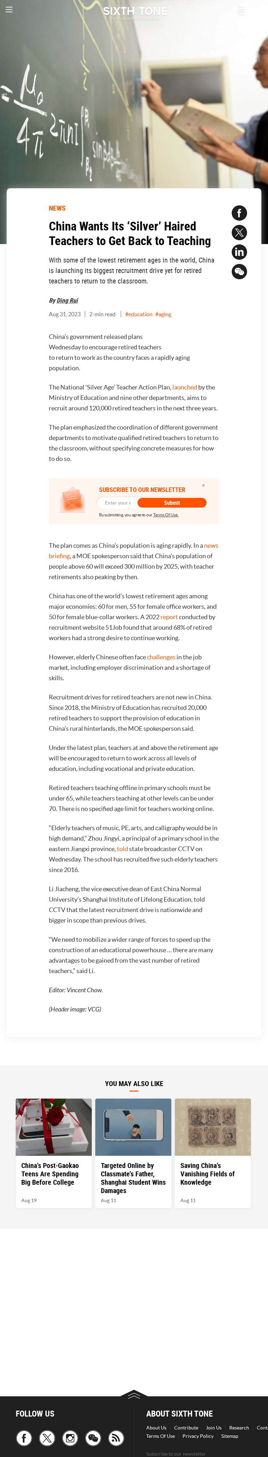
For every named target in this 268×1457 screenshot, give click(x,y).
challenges (161, 657)
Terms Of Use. (166, 515)
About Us (156, 1428)
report (169, 617)
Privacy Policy (198, 1436)
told (122, 848)
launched (184, 387)
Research (239, 1428)
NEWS (57, 208)
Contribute (186, 1428)
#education (138, 314)
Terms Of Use (160, 1436)
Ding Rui (67, 300)
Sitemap (229, 1436)
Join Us (214, 1428)
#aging (163, 314)
